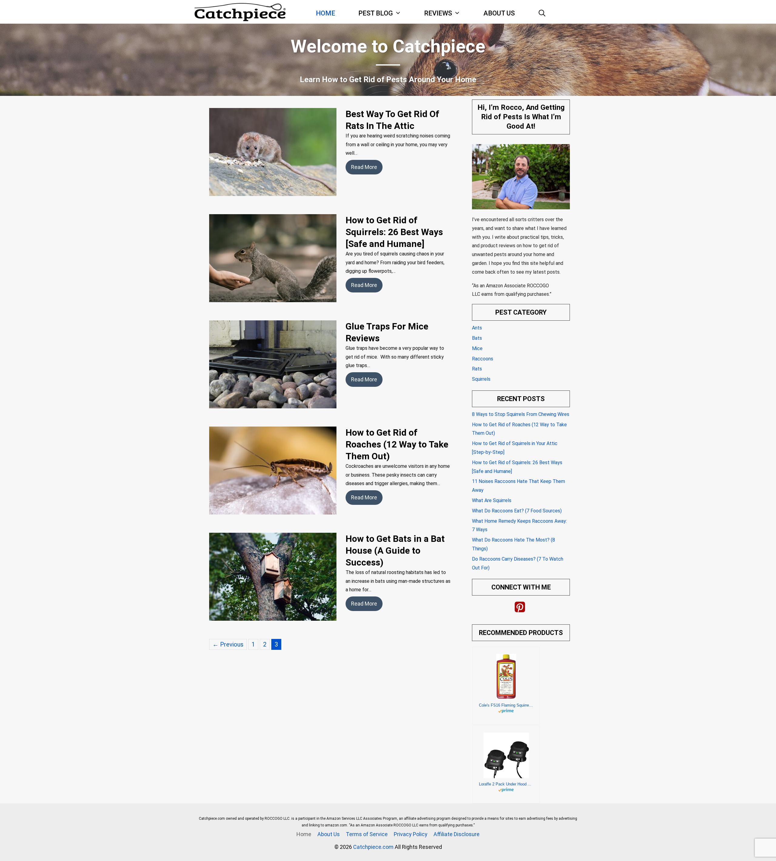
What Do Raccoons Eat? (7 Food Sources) (517, 511)
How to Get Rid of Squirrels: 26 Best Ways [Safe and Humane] (394, 232)
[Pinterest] (519, 608)
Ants (477, 328)
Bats (477, 338)
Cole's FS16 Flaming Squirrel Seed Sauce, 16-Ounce (506, 705)
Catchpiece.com (374, 847)
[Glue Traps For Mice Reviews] (272, 403)
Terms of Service (367, 834)
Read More (364, 167)
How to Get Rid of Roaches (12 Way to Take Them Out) (397, 444)
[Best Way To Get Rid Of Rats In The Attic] (272, 190)
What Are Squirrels (491, 500)
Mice (477, 348)
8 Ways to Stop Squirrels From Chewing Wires (520, 414)
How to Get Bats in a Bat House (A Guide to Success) (395, 550)
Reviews (438, 13)
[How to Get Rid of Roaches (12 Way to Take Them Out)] (272, 509)
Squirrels (481, 379)
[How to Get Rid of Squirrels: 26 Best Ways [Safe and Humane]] (272, 296)
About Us (499, 13)
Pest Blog (375, 13)
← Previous (227, 644)
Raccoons (482, 359)
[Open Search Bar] (542, 13)
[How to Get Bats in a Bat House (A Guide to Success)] (272, 615)
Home (325, 13)
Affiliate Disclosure (456, 834)
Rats (477, 369)
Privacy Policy (410, 834)
